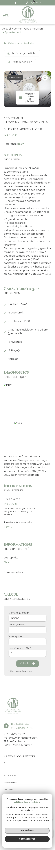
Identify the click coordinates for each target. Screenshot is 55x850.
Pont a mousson (33, 28)
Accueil (6, 28)
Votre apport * (16, 636)
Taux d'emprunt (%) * (20, 648)
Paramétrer (27, 830)
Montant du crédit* (19, 613)
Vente (17, 28)
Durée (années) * (17, 624)
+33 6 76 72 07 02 (14, 734)
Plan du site (8, 790)
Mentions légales (10, 783)
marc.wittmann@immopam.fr (22, 737)
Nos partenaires (10, 775)
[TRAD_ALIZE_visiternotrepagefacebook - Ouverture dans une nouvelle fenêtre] (16, 3)
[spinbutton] (27, 653)
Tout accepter (27, 839)
